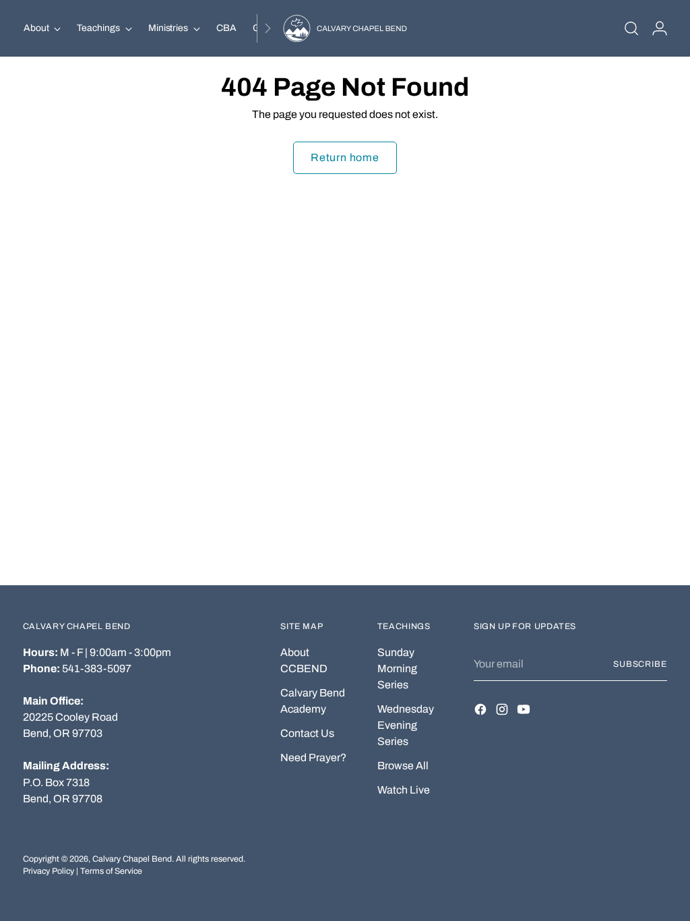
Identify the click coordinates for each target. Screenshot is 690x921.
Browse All (403, 765)
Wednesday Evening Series (405, 725)
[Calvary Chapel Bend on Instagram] (503, 712)
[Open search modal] (631, 28)
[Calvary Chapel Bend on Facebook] (482, 712)
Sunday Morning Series (397, 668)
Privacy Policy (48, 871)
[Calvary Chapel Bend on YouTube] (525, 712)
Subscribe (640, 664)
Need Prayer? (313, 757)
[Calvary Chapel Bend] (345, 28)
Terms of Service (111, 871)
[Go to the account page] (659, 28)
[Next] (267, 28)
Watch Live (403, 790)
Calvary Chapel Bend (132, 859)
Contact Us (307, 733)
